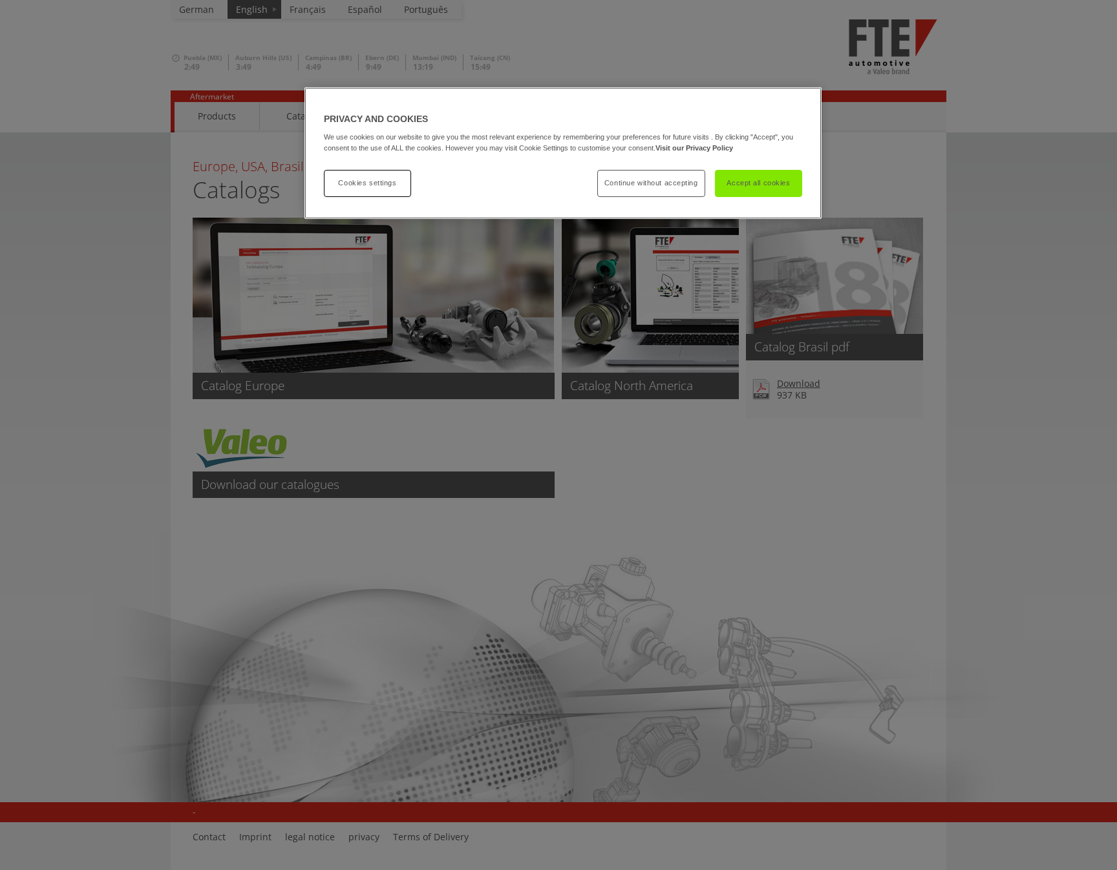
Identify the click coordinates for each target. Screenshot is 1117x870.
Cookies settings (367, 183)
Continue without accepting (651, 183)
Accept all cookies (758, 183)
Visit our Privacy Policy (694, 148)
